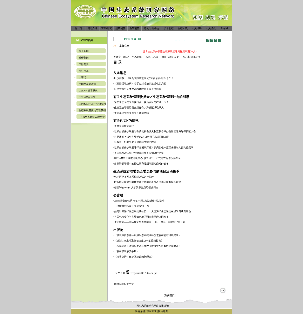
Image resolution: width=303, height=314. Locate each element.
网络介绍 (92, 28)
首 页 (78, 28)
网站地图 (163, 311)
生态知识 (183, 28)
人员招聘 (197, 28)
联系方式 (151, 311)
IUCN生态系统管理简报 (92, 117)
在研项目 (134, 28)
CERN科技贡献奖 (88, 90)
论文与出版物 (151, 28)
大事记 (82, 77)
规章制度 (120, 28)
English (224, 28)
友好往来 (84, 70)
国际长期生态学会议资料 (92, 103)
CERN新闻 (106, 28)
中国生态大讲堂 (87, 84)
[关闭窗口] (169, 295)
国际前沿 (84, 64)
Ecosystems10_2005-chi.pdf (143, 273)
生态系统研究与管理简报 (92, 110)
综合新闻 (84, 51)
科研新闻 (84, 57)
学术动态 (169, 28)
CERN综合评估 (87, 97)
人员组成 (211, 28)
